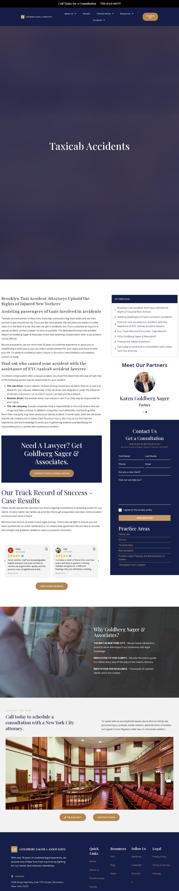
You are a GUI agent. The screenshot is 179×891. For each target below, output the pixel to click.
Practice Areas (104, 13)
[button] (98, 561)
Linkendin (136, 865)
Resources (125, 13)
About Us (68, 13)
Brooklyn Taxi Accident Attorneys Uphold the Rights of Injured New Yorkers (142, 310)
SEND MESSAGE (145, 517)
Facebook (136, 856)
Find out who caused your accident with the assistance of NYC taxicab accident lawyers (142, 324)
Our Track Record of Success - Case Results (141, 331)
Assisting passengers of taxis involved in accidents (144, 317)
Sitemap (156, 873)
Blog (112, 865)
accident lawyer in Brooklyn (48, 352)
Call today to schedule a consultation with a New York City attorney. (144, 348)
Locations (97, 20)
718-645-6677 (110, 3)
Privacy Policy (159, 856)
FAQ (112, 856)
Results (86, 13)
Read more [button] (13, 573)
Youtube (135, 873)
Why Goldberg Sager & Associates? (136, 336)
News (113, 873)
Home (93, 861)
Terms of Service (161, 865)
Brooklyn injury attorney (58, 418)
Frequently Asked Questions (133, 341)
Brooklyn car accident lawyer (36, 394)
